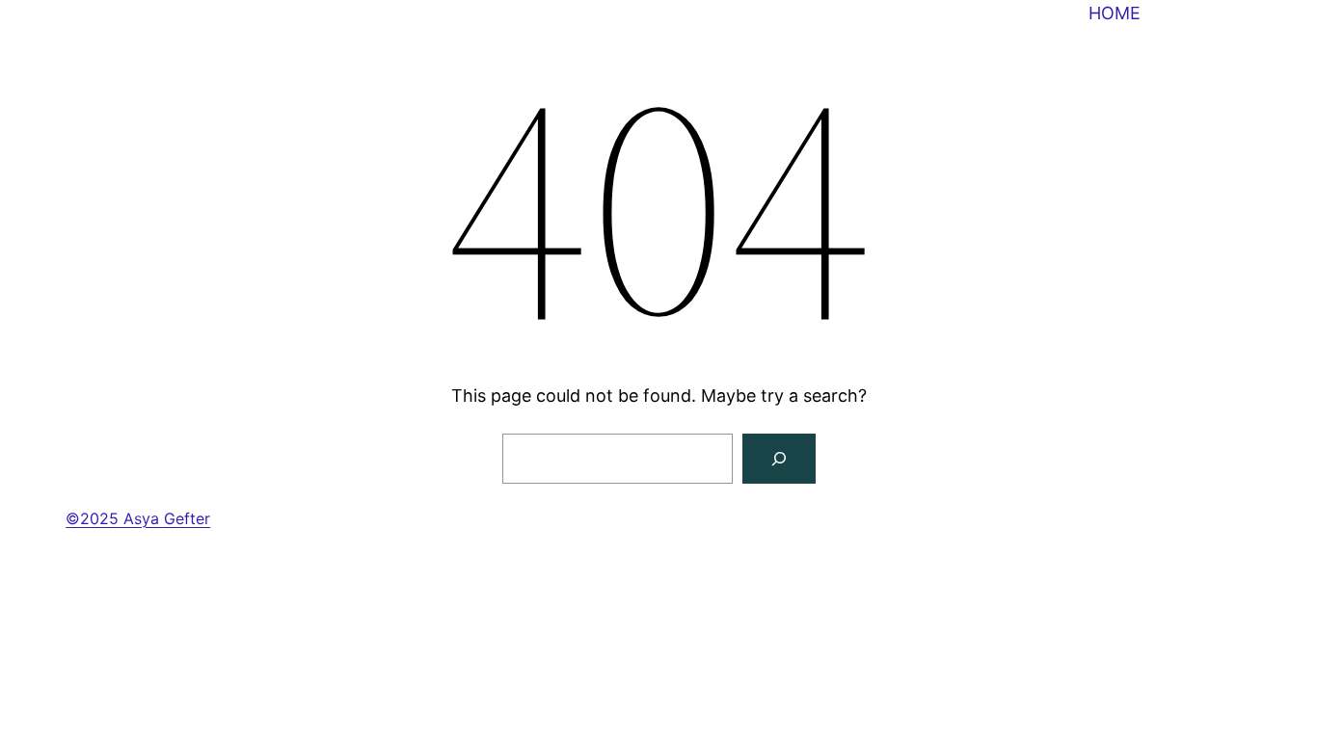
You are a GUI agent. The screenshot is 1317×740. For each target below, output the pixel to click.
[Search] (779, 459)
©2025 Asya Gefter (138, 518)
